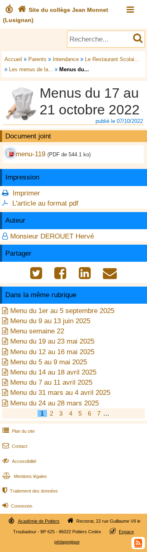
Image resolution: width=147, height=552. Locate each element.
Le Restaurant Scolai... (112, 59)
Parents (37, 59)
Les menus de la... (31, 69)
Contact (14, 446)
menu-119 (30, 154)
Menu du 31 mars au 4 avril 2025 (60, 392)
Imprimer (26, 193)
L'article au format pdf (45, 203)
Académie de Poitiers (39, 521)
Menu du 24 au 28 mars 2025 (54, 403)
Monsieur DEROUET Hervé (52, 236)
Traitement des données (30, 490)
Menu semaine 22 (37, 331)
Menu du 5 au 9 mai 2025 (48, 362)
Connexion (17, 506)
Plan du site (18, 431)
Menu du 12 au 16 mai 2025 (52, 352)
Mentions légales (24, 476)
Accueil (13, 59)
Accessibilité (19, 461)
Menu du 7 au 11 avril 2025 (51, 382)
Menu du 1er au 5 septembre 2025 (62, 311)
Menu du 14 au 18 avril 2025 (53, 372)
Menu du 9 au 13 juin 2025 (50, 321)
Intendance (66, 59)
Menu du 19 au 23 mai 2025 (52, 341)
